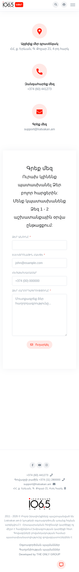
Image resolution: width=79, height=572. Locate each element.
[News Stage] (8, 5)
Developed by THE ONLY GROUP (39, 554)
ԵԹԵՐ (19, 4)
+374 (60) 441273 (37, 475)
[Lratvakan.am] (39, 503)
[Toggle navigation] (72, 4)
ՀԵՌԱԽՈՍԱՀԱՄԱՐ (24, 272)
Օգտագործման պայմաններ (39, 544)
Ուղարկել (42, 344)
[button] (56, 5)
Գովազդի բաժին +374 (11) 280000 (37, 479)
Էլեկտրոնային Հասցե (28, 254)
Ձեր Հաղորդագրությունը (31, 290)
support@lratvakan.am (37, 484)
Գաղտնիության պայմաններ (39, 549)
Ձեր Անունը (21, 236)
